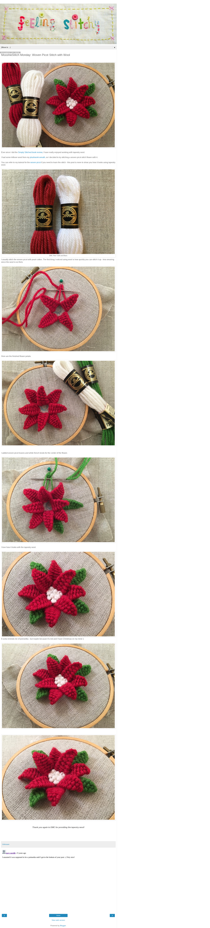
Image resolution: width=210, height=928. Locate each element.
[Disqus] (58, 879)
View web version (58, 920)
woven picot (35, 162)
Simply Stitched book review (30, 152)
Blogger (63, 926)
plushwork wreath (37, 157)
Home (58, 915)
